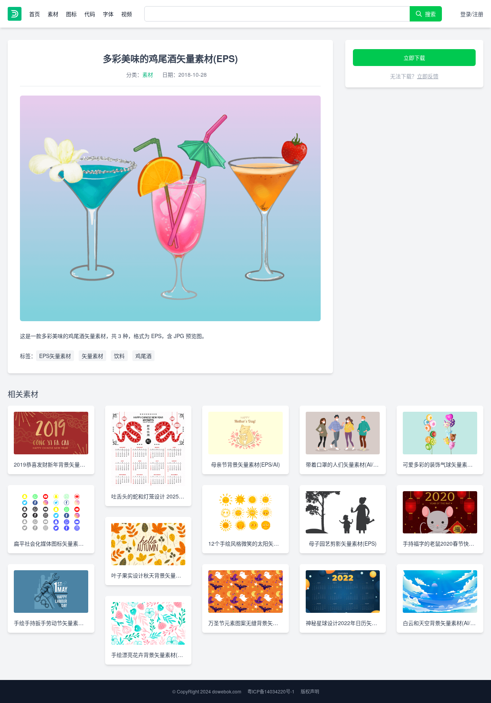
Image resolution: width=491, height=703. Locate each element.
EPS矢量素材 (55, 356)
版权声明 (310, 691)
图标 (71, 14)
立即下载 (414, 57)
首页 (34, 14)
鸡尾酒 (143, 356)
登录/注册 (471, 14)
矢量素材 (92, 356)
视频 (126, 14)
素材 (53, 14)
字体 (108, 14)
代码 (89, 14)
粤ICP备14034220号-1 (271, 691)
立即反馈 (427, 76)
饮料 (119, 356)
